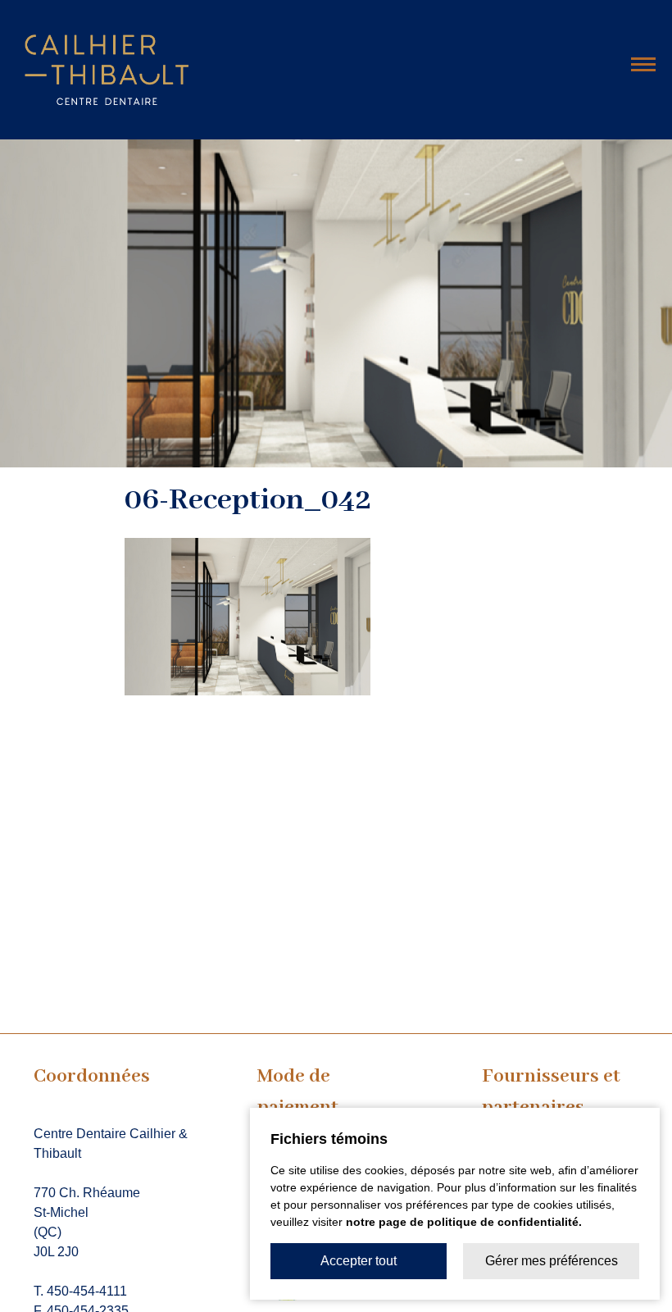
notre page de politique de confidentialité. (464, 1221)
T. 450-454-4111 (80, 1291)
